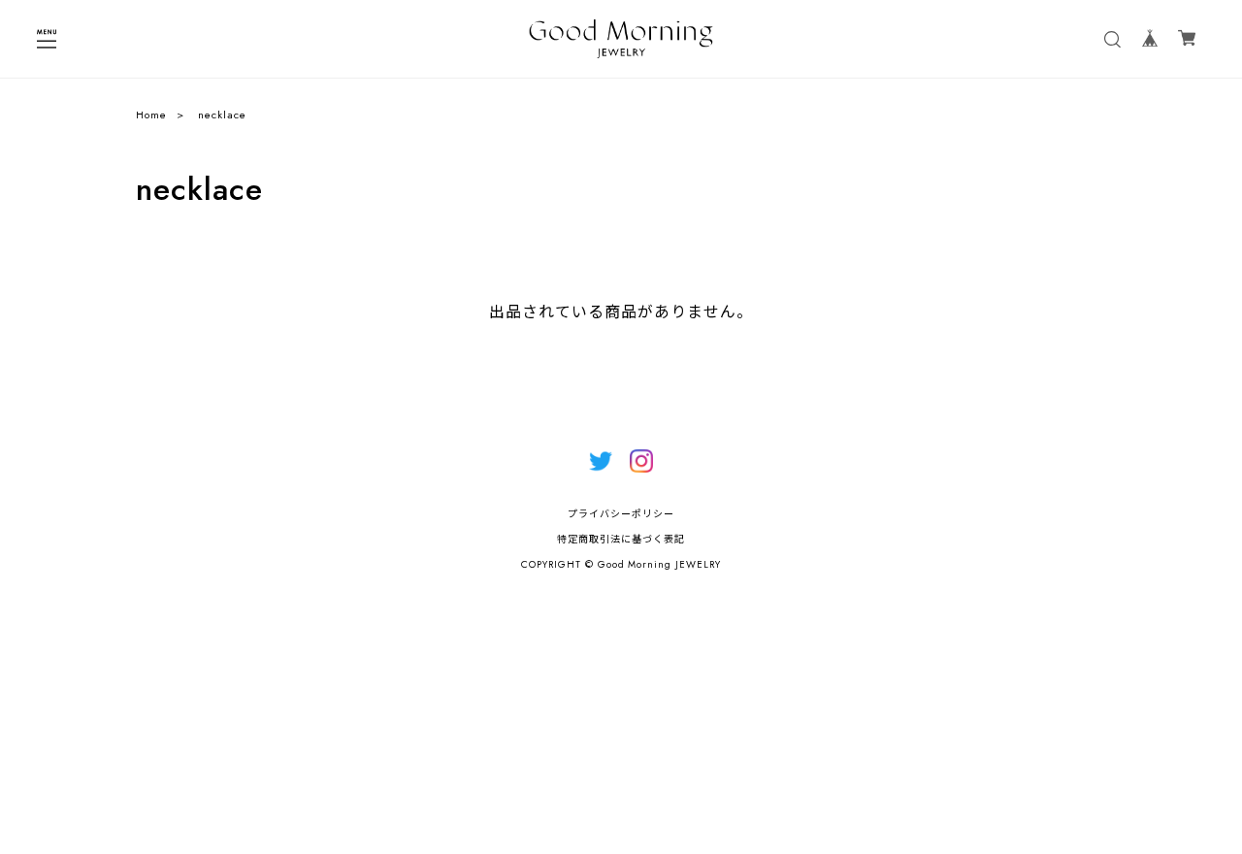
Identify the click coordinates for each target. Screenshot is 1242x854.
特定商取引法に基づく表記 (621, 539)
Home (151, 114)
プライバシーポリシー (621, 514)
